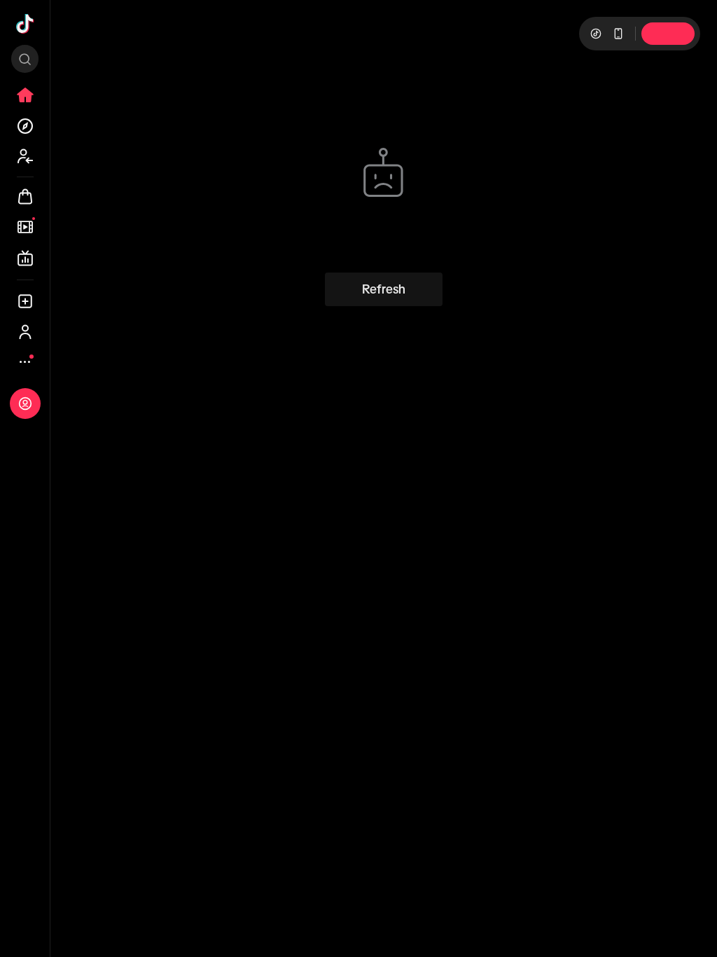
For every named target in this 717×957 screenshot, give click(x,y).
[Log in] (25, 404)
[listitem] (25, 95)
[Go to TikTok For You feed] (25, 24)
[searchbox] (25, 59)
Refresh (383, 289)
